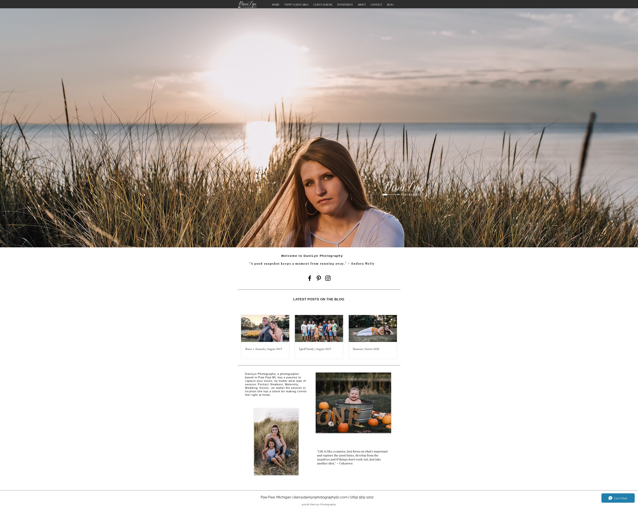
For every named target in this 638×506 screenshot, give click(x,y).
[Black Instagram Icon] (327, 278)
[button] (345, 4)
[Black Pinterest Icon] (318, 278)
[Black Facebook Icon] (309, 278)
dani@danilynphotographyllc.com (320, 497)
